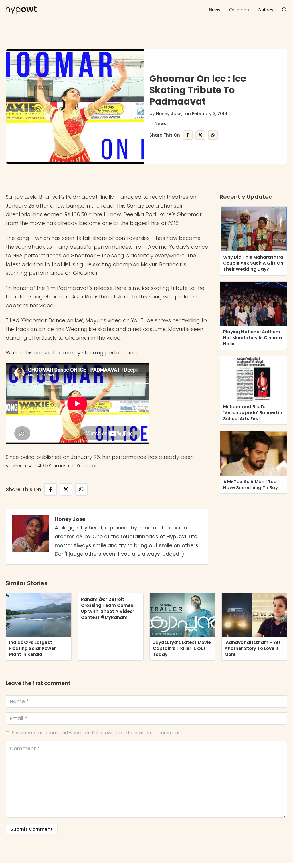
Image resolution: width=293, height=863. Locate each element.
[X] (200, 135)
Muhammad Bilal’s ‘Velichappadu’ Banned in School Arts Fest (252, 413)
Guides (266, 10)
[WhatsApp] (213, 135)
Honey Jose (168, 114)
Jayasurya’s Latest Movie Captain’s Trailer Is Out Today (182, 648)
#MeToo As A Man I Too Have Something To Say (250, 485)
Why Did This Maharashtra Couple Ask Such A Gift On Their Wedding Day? (253, 263)
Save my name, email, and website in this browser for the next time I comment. (96, 733)
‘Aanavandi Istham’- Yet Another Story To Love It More (253, 648)
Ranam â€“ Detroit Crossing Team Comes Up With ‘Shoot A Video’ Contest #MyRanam (107, 608)
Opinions (239, 10)
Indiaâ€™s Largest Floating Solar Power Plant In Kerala (32, 648)
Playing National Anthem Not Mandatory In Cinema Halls (252, 338)
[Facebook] (188, 135)
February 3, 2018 (209, 114)
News (215, 10)
